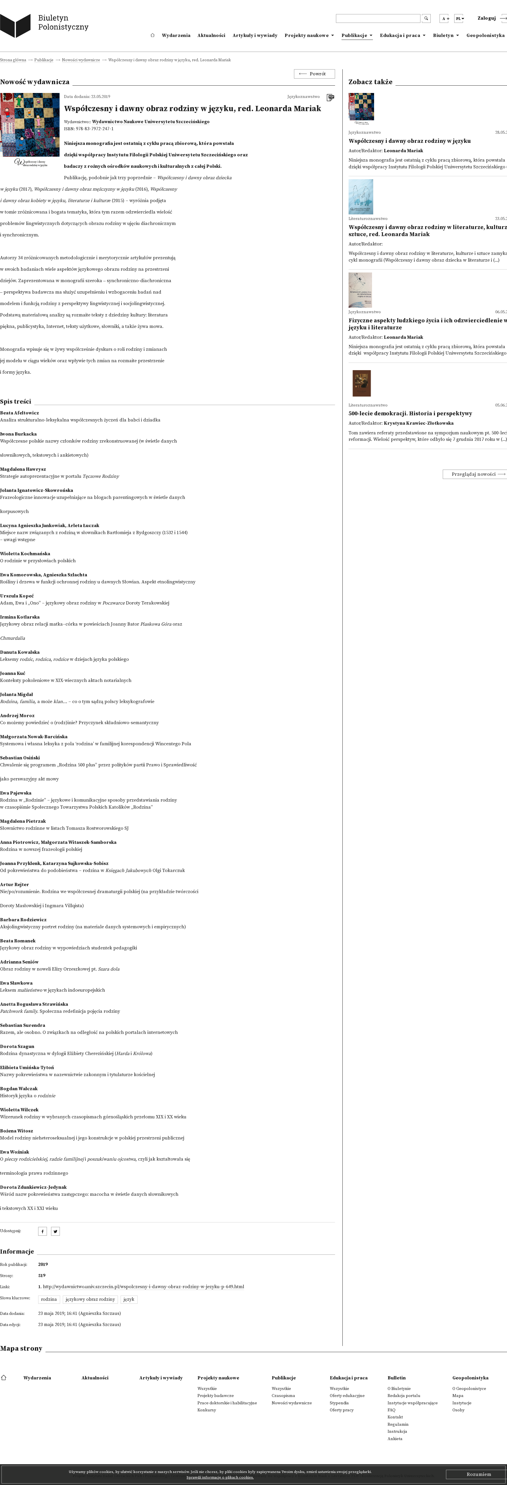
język (129, 1299)
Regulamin (398, 1424)
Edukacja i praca (400, 35)
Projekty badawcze (215, 1395)
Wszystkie (207, 1388)
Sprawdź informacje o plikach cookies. (220, 1477)
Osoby (458, 1410)
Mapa (458, 1395)
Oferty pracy (342, 1410)
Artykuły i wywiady (255, 35)
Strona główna (13, 60)
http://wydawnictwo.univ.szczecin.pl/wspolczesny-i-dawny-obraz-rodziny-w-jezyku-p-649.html (143, 1287)
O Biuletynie (399, 1388)
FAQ (392, 1410)
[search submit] (426, 18)
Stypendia (339, 1403)
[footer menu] (4, 1378)
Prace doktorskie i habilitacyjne (227, 1403)
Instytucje (461, 1403)
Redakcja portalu (404, 1395)
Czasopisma (283, 1395)
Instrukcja (397, 1431)
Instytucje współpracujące (413, 1403)
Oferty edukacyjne (347, 1395)
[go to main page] (45, 27)
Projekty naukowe (307, 35)
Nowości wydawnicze (81, 60)
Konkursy (206, 1410)
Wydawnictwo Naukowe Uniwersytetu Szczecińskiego (150, 122)
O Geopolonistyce (469, 1388)
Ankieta (395, 1439)
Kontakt (395, 1417)
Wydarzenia (176, 35)
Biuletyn (443, 35)
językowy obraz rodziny (90, 1299)
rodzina (49, 1299)
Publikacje (354, 35)
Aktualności (211, 35)
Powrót (318, 74)
